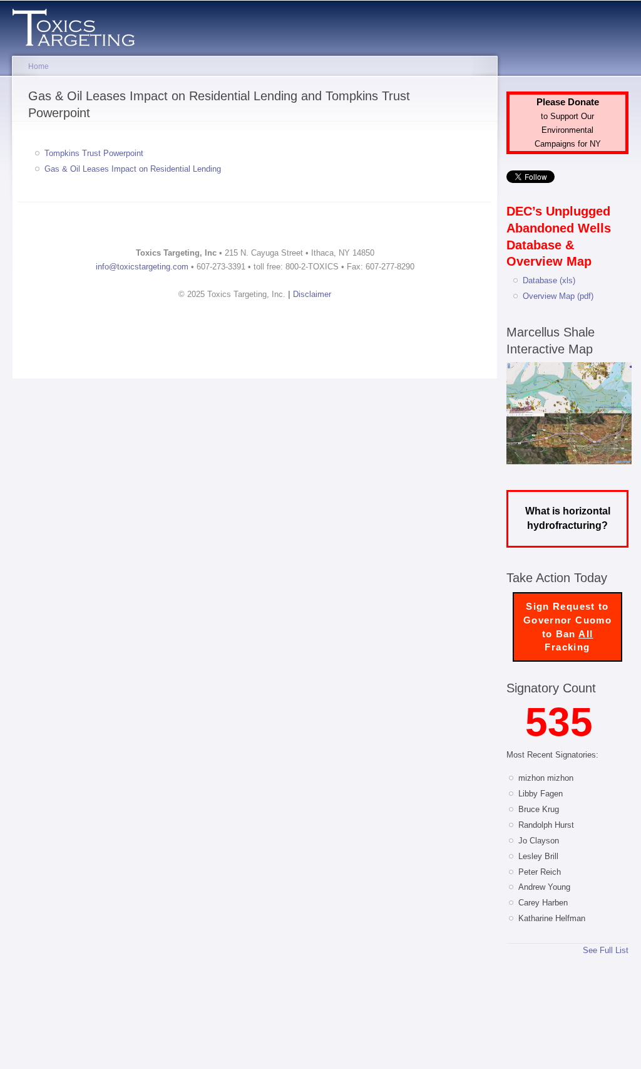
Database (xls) (549, 280)
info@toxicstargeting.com (142, 266)
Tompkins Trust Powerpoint (93, 153)
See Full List (605, 950)
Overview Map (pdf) (558, 296)
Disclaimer (312, 294)
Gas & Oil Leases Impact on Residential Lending (132, 169)
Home (38, 66)
